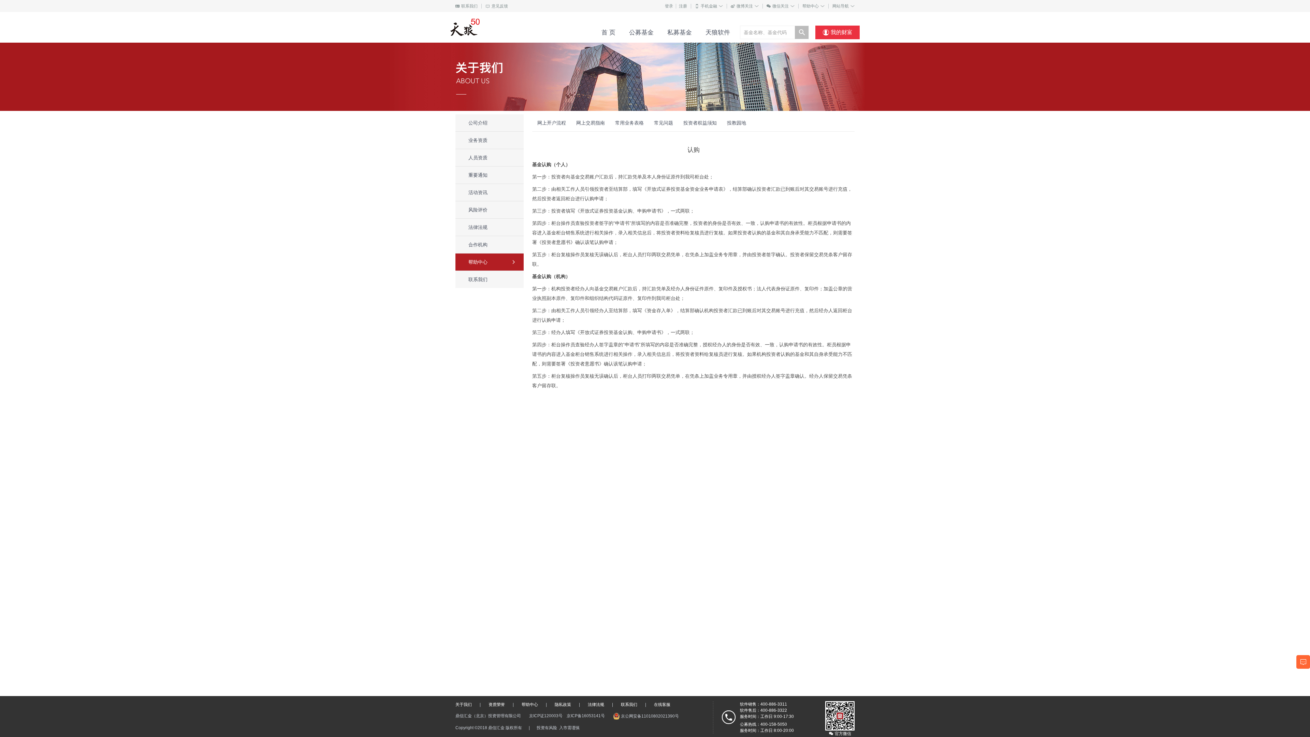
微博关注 (745, 6)
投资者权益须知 (700, 123)
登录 (669, 6)
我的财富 (838, 32)
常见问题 (663, 123)
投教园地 (736, 123)
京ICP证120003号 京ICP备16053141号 (567, 715)
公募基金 (641, 32)
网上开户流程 (551, 123)
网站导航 (843, 6)
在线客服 (662, 704)
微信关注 (781, 6)
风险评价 (477, 210)
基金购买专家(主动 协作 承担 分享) (498, 27)
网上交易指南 (590, 123)
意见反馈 (496, 6)
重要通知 (477, 175)
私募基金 (679, 32)
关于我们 (463, 704)
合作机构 (477, 244)
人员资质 (477, 157)
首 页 (608, 32)
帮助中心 (813, 6)
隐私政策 (563, 704)
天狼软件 (717, 32)
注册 (683, 6)
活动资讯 (477, 192)
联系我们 (466, 6)
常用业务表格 (629, 123)
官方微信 (840, 733)
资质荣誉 (497, 704)
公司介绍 (477, 123)
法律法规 (477, 227)
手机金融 (709, 6)
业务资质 (477, 140)
